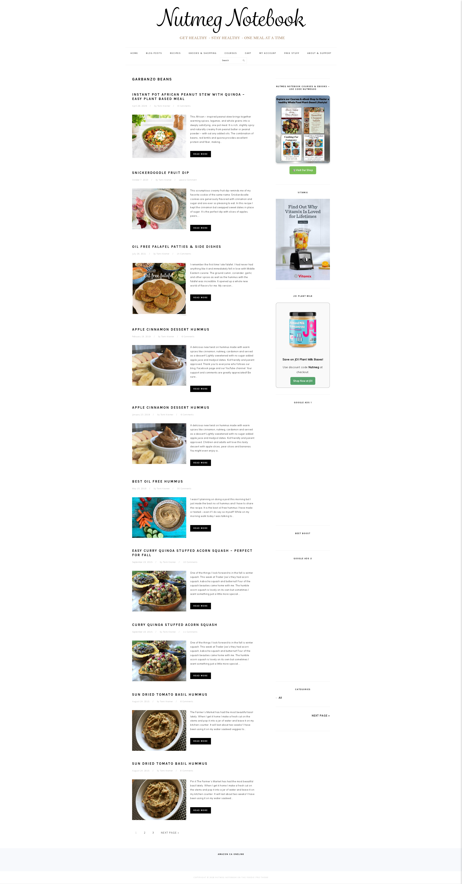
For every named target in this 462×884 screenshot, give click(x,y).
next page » (321, 715)
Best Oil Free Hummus (157, 481)
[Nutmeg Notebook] (231, 41)
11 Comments (190, 632)
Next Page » (170, 832)
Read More (200, 154)
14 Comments (184, 253)
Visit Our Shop (304, 170)
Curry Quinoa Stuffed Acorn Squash (174, 625)
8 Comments (184, 106)
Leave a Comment (188, 180)
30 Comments (184, 488)
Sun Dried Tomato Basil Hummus (170, 695)
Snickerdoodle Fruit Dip (160, 173)
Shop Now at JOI (303, 380)
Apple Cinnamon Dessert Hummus (171, 329)
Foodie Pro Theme (258, 877)
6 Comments (188, 336)
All (280, 697)
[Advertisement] (302, 463)
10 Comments (190, 562)
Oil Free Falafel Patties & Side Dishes (176, 247)
